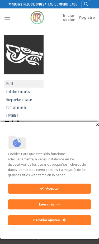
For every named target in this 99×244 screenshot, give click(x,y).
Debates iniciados (18, 91)
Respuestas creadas (19, 99)
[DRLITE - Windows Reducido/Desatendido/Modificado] (37, 17)
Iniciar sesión (69, 17)
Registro (87, 18)
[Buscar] (86, 4)
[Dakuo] (24, 56)
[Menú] (7, 17)
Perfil (9, 83)
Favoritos (12, 115)
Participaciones (16, 107)
